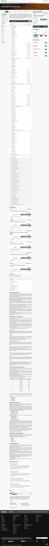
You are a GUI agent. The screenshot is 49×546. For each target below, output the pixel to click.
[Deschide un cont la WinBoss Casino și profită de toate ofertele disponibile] (29, 259)
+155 (29, 76)
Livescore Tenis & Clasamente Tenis (14, 286)
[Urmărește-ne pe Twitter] (12, 511)
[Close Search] (25, 1)
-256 (27, 72)
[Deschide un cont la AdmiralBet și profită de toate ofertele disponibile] (29, 238)
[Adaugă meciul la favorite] (10, 30)
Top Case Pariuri (37, 516)
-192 (29, 47)
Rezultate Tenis (14, 531)
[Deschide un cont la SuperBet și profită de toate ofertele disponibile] (29, 216)
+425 (29, 104)
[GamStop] (24, 541)
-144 (29, 45)
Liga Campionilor (15, 516)
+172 (29, 72)
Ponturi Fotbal (25, 516)
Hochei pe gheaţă (27, 11)
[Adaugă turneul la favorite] (10, 25)
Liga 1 (13, 523)
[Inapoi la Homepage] (4, 1)
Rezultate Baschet (15, 532)
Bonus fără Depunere (3, 529)
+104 (27, 45)
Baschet (11, 11)
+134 (27, 47)
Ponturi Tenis (25, 517)
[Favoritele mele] (43, 1)
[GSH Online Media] (43, 541)
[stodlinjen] (30, 541)
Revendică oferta (25, 214)
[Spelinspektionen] (37, 541)
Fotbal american (20, 11)
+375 (29, 43)
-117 (27, 74)
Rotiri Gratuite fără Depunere (4, 528)
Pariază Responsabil (12, 290)
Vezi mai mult (26, 269)
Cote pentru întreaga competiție (13, 285)
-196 (27, 49)
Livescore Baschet (15, 529)
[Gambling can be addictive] (10, 541)
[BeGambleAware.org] (4, 541)
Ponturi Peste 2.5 (26, 523)
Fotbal (3, 11)
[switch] (28, 24)
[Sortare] (31, 12)
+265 (29, 78)
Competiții (14, 533)
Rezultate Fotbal (14, 530)
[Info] (47, 544)
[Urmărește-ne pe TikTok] (14, 511)
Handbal (15, 11)
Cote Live (11, 284)
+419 (29, 80)
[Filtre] (31, 24)
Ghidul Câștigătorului (26, 528)
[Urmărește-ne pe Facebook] (11, 511)
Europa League (14, 517)
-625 (27, 104)
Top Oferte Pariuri (38, 517)
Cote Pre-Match (12, 283)
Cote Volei (2, 523)
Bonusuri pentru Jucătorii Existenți (5, 530)
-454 (27, 78)
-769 (27, 43)
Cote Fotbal (2, 516)
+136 (29, 49)
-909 (27, 80)
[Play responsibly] (17, 541)
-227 (27, 76)
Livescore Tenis (14, 528)
